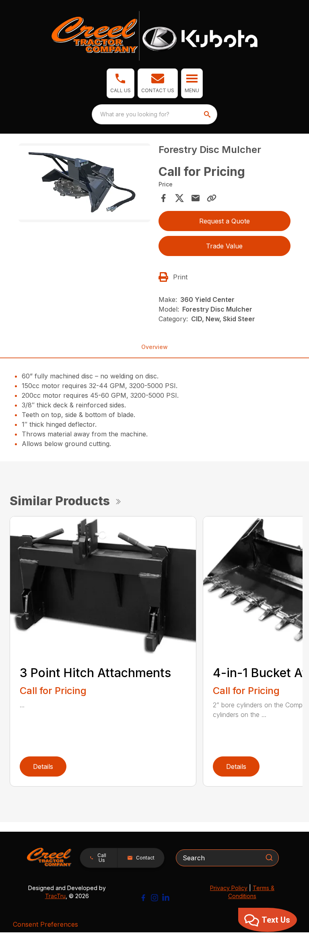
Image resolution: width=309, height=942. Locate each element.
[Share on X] (179, 198)
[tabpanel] (84, 184)
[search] (208, 114)
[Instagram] (154, 898)
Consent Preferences (45, 924)
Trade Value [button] (224, 246)
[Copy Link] (211, 198)
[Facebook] (143, 898)
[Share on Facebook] (163, 198)
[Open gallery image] (84, 183)
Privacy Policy (228, 887)
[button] (120, 83)
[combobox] (154, 114)
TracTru (55, 895)
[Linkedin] (166, 898)
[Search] (269, 857)
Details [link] (43, 766)
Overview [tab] (154, 346)
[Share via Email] (195, 198)
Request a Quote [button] (224, 221)
